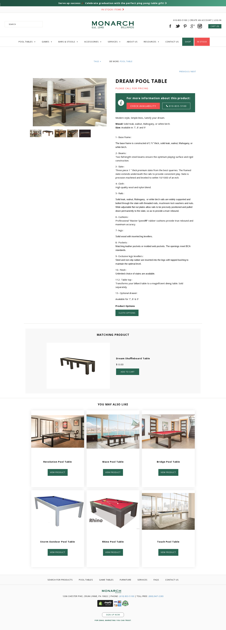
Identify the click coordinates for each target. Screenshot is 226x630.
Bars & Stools (68, 41)
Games (47, 41)
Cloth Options (127, 313)
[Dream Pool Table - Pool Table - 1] (61, 131)
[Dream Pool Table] (36, 131)
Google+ (192, 26)
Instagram (199, 26)
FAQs (156, 579)
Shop (188, 41)
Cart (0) (215, 26)
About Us (132, 41)
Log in (217, 20)
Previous (184, 71)
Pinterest (185, 26)
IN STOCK (202, 41)
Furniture (125, 579)
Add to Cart (128, 371)
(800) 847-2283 (156, 596)
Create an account (201, 20)
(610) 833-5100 (126, 596)
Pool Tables (27, 41)
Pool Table (126, 61)
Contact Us (172, 41)
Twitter (177, 26)
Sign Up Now (113, 614)
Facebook (170, 26)
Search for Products (60, 579)
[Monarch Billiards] (113, 17)
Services (114, 41)
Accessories (92, 41)
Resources (151, 41)
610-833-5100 (180, 20)
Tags (97, 61)
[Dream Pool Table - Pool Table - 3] (73, 131)
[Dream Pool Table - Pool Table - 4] (85, 131)
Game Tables (106, 579)
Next (193, 71)
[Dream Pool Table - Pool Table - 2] (48, 131)
